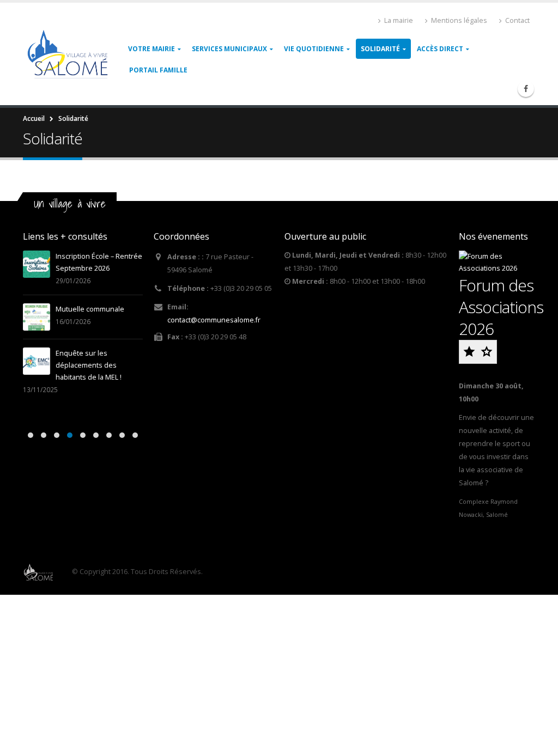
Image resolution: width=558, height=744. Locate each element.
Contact (517, 20)
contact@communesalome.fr (213, 320)
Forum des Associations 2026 (501, 307)
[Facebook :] (526, 89)
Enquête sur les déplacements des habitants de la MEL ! (89, 365)
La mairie (398, 20)
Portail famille (158, 70)
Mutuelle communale (90, 309)
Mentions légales (459, 20)
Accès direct (440, 48)
